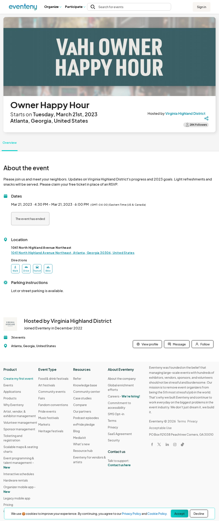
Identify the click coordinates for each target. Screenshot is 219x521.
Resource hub (83, 451)
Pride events (47, 411)
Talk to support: (119, 463)
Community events (51, 391)
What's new (81, 444)
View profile (150, 344)
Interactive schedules (18, 474)
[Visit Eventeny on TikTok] (182, 444)
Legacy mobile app (16, 498)
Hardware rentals (15, 480)
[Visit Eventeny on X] (159, 444)
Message (179, 344)
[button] (52, 6)
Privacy (113, 427)
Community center (86, 391)
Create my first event (18, 378)
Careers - (124, 396)
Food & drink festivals (53, 378)
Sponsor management (19, 429)
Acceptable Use (160, 428)
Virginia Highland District (185, 113)
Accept (179, 513)
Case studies (82, 398)
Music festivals (48, 418)
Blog (76, 431)
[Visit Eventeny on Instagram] (174, 444)
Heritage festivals (50, 431)
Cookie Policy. (157, 513)
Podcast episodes (86, 418)
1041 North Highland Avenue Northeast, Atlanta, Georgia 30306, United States (73, 253)
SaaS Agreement (120, 434)
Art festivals (46, 385)
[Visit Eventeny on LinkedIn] (167, 444)
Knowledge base (85, 385)
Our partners (82, 411)
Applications (12, 391)
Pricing (8, 504)
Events (8, 385)
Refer (77, 378)
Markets (44, 424)
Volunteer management (20, 422)
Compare (80, 405)
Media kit (79, 438)
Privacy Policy (131, 513)
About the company (122, 378)
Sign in (201, 7)
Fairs (41, 398)
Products (9, 398)
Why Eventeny (13, 405)
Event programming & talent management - (18, 462)
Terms (112, 420)
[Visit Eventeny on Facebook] (152, 444)
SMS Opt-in (116, 414)
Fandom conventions (53, 405)
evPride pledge (84, 424)
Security (114, 440)
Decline (199, 513)
